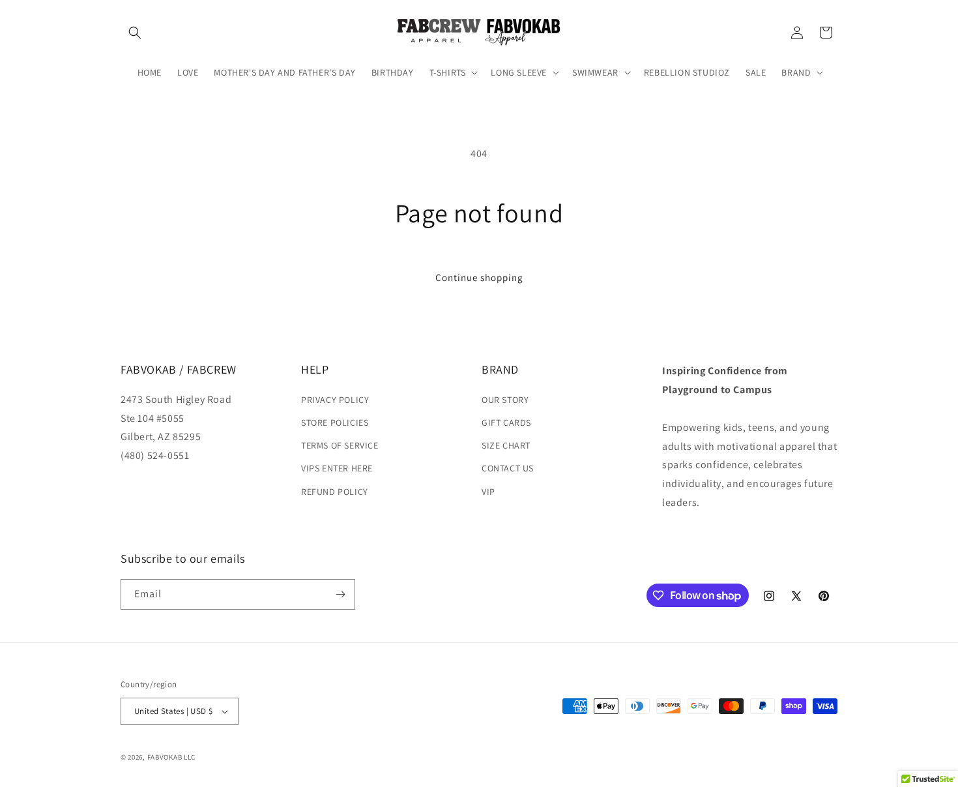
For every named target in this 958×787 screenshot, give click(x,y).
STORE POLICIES (334, 422)
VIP (488, 491)
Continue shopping (479, 277)
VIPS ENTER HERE (337, 468)
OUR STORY (505, 400)
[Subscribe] (340, 594)
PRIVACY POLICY (335, 400)
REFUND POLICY (334, 491)
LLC (190, 757)
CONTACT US (508, 468)
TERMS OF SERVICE (340, 445)
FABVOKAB (164, 757)
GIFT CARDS (506, 422)
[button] (135, 32)
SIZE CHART (506, 445)
